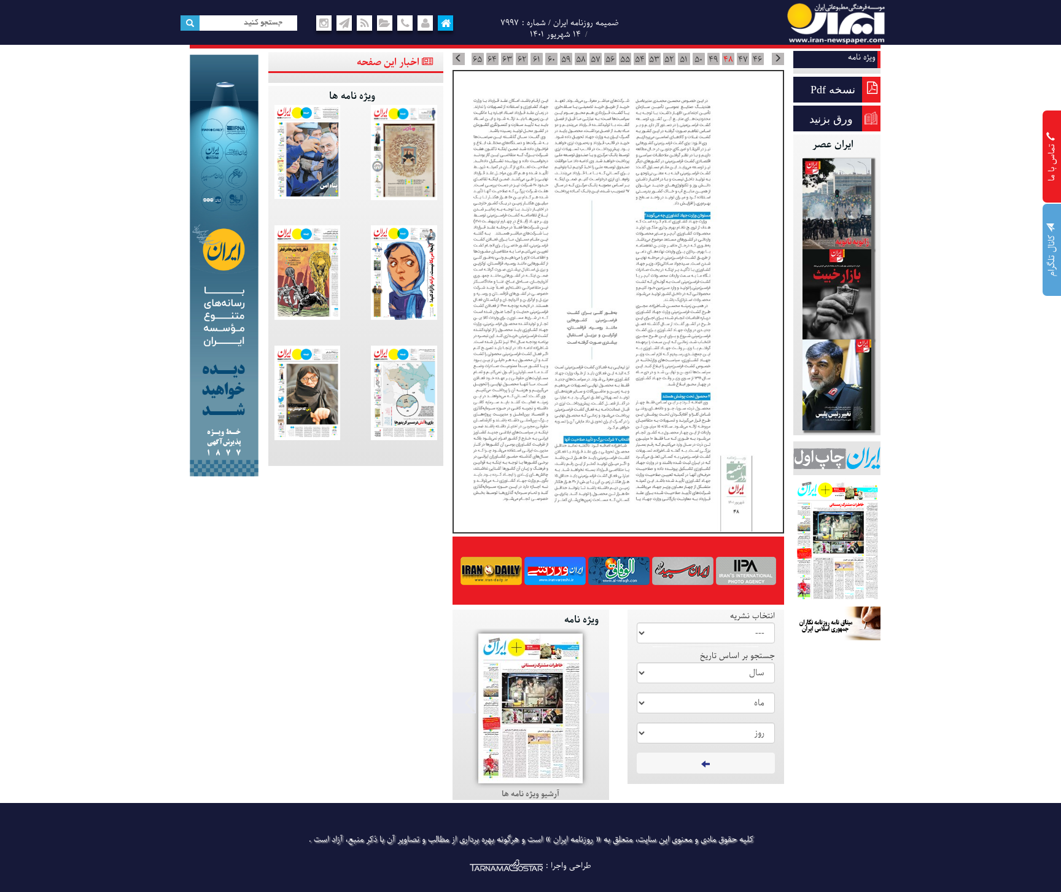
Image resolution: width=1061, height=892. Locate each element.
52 (669, 59)
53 (654, 59)
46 (757, 59)
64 (492, 59)
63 (507, 59)
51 (684, 59)
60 (551, 59)
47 (743, 59)
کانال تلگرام (1052, 254)
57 (595, 59)
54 (640, 59)
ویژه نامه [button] (862, 57)
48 (728, 59)
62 (522, 59)
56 (610, 59)
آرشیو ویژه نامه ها (530, 794)
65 (477, 59)
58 (581, 59)
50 (698, 59)
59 (565, 59)
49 (713, 59)
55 (625, 59)
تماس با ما (1052, 161)
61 (536, 59)
